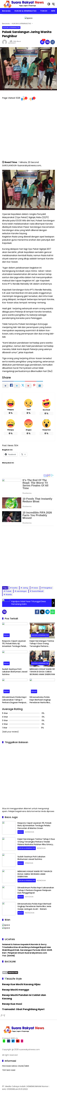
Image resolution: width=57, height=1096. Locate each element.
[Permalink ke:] (5, 42)
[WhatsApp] (52, 612)
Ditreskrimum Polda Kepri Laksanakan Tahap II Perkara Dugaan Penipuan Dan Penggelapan (14, 700)
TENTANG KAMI (8, 1070)
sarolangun (22, 591)
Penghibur (47, 588)
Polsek (8, 591)
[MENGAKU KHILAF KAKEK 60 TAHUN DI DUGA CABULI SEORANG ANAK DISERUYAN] (42, 658)
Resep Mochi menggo (15, 989)
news (35, 588)
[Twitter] (42, 612)
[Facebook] (37, 612)
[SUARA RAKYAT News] (23, 4)
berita (14, 588)
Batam (6, 635)
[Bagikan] (52, 42)
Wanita (9, 594)
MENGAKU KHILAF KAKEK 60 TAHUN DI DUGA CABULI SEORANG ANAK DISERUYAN (42, 672)
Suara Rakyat (37, 591)
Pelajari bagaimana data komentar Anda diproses (31, 811)
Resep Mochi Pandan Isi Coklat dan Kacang (24, 996)
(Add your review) (10, 731)
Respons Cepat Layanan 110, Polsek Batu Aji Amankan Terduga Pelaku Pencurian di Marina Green (14, 644)
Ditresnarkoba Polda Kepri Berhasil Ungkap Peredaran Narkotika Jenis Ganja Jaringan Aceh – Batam (40, 700)
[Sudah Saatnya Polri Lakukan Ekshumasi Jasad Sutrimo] (14, 658)
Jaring (25, 588)
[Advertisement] (28, 132)
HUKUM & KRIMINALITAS (11, 27)
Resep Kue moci (12, 1004)
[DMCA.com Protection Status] (10, 972)
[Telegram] (47, 612)
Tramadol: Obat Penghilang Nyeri (23, 1009)
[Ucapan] (6, 925)
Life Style (16, 978)
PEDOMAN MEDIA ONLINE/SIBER (15, 1066)
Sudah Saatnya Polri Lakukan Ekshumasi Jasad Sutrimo (14, 672)
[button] (48, 4)
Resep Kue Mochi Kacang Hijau (21, 984)
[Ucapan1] (28, 18)
